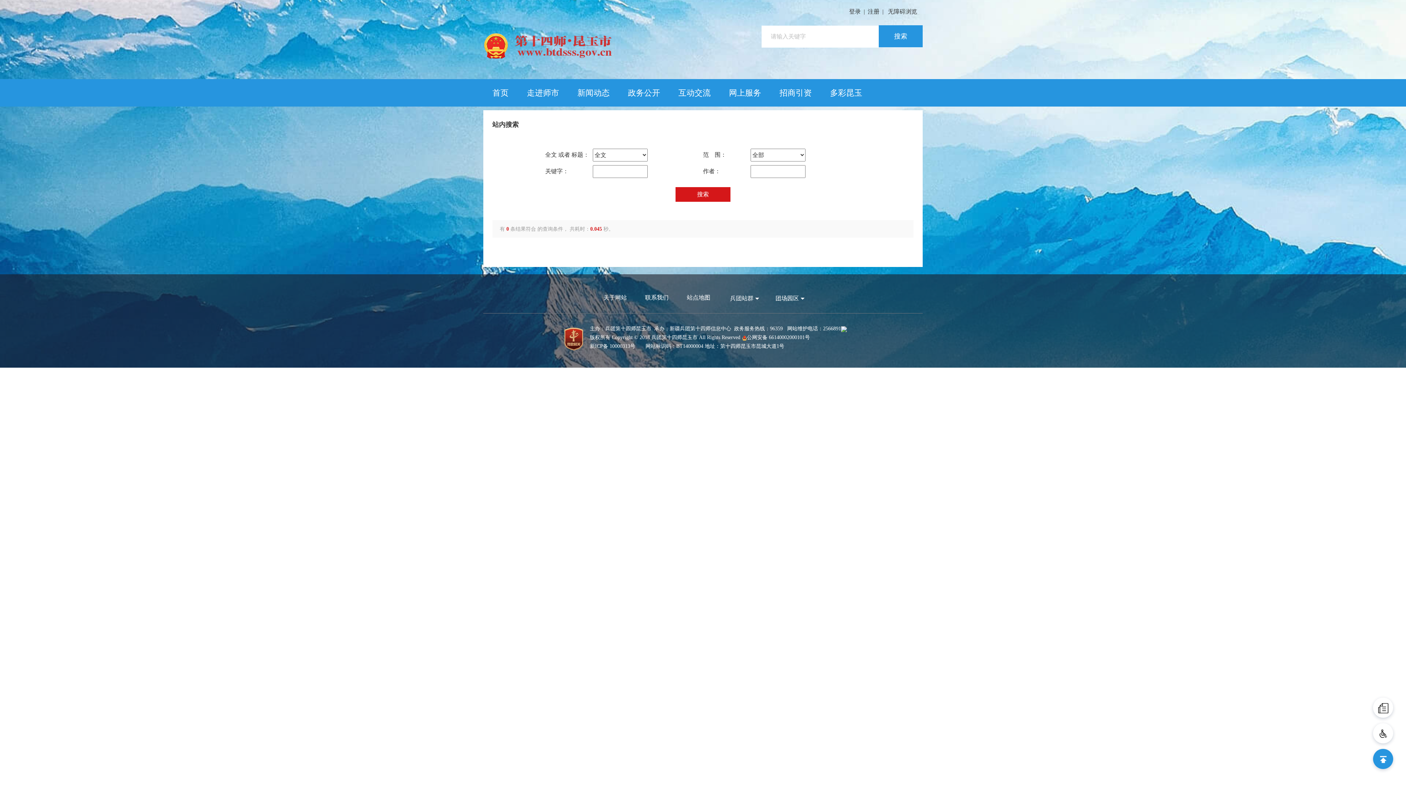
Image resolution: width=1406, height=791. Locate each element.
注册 (873, 11)
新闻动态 (593, 92)
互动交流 (694, 92)
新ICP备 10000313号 (612, 346)
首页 (500, 92)
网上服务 (745, 92)
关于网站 (615, 297)
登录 (855, 11)
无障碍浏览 (902, 11)
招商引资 (796, 92)
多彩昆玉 (846, 92)
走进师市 (543, 92)
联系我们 (657, 297)
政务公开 (644, 92)
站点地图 (698, 297)
